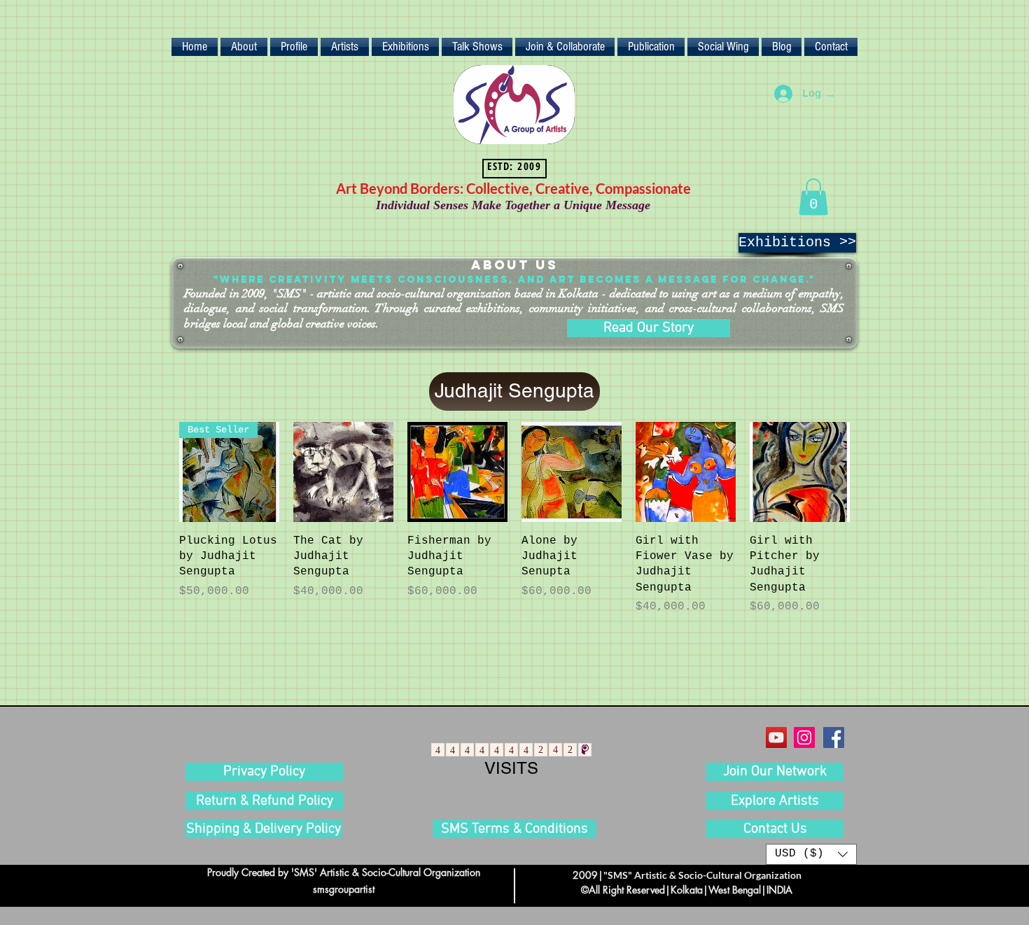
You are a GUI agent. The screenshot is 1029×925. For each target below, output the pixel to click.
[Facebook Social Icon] (833, 737)
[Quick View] (343, 472)
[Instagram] (804, 737)
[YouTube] (776, 737)
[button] (813, 197)
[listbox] (811, 854)
